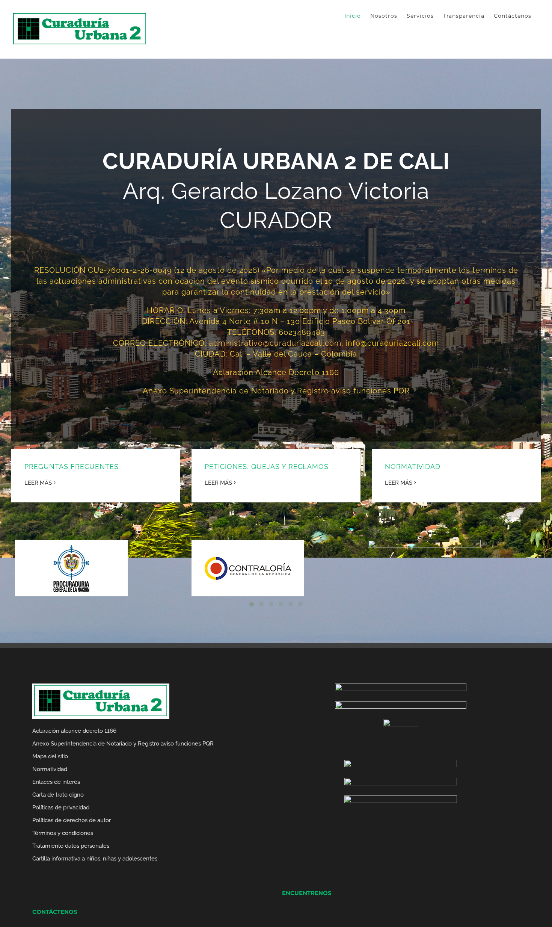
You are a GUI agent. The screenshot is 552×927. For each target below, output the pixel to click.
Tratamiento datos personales (70, 845)
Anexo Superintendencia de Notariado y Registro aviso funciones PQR (276, 390)
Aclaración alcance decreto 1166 (74, 730)
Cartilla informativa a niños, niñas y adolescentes (94, 858)
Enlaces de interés (56, 782)
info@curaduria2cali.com (392, 343)
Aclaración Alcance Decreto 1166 (276, 372)
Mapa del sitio (50, 756)
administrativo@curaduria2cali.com (275, 343)
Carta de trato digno (58, 794)
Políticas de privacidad (60, 807)
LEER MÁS (38, 482)
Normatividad (49, 769)
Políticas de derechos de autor (71, 820)
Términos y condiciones (62, 833)
